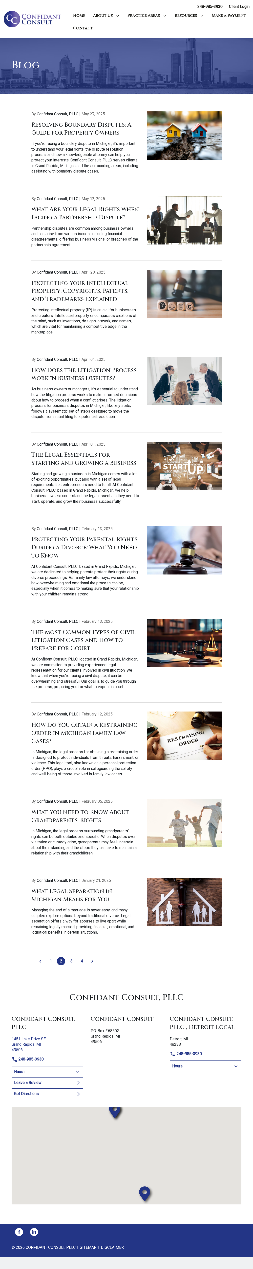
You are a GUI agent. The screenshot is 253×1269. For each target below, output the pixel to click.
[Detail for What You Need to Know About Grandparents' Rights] (126, 834)
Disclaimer (112, 1247)
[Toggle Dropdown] (119, 15)
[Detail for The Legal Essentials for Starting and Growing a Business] (126, 479)
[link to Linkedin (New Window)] (34, 1232)
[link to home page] (34, 19)
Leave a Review (28, 1082)
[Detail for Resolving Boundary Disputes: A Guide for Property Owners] (126, 149)
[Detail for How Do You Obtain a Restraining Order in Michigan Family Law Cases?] (126, 751)
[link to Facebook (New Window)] (19, 1232)
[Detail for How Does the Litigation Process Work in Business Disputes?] (126, 395)
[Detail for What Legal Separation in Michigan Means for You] (126, 913)
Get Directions (26, 1093)
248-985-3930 (210, 6)
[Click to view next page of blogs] (92, 961)
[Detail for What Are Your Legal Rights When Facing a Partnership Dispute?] (126, 228)
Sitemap (88, 1247)
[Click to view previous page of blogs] (40, 961)
